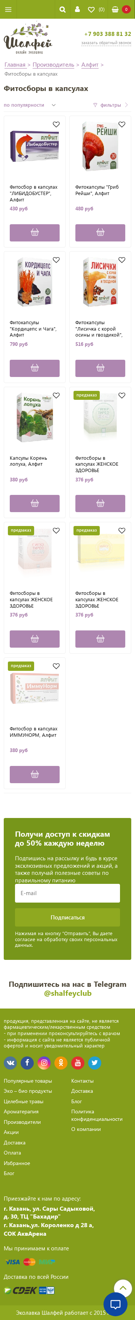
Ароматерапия (21, 1111)
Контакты (82, 1080)
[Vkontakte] (10, 1063)
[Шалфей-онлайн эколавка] (28, 38)
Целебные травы (24, 1101)
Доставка (15, 1142)
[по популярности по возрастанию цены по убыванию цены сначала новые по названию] (31, 105)
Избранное (17, 1163)
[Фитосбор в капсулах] (35, 146)
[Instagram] (44, 1063)
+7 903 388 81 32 (107, 33)
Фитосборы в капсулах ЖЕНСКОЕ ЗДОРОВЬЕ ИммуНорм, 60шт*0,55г (96, 599)
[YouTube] (77, 1063)
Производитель (53, 64)
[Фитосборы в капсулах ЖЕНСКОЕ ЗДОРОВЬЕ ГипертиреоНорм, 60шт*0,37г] (100, 417)
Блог (9, 1173)
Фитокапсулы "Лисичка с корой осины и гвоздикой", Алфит (99, 328)
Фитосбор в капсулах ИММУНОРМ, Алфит (33, 732)
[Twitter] (94, 1063)
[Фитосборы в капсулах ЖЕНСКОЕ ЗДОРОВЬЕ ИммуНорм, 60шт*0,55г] (100, 553)
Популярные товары (28, 1080)
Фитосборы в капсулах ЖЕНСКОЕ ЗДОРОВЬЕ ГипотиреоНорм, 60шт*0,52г (31, 599)
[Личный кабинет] (77, 9)
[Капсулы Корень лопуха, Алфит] (35, 417)
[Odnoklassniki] (61, 1063)
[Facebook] (27, 1063)
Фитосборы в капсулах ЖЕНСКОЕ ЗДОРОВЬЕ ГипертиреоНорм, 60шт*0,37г (96, 464)
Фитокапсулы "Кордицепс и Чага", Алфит (33, 328)
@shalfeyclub (68, 993)
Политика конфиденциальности (97, 1115)
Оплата (12, 1152)
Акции (11, 1131)
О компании (86, 1128)
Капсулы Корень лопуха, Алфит (28, 461)
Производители (22, 1121)
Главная (15, 64)
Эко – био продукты (28, 1090)
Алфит (90, 64)
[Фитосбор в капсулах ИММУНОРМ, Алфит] (35, 688)
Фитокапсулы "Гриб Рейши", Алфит (97, 190)
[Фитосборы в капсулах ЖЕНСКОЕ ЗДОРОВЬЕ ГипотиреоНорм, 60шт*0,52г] (35, 553)
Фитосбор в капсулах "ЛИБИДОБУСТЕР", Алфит (33, 193)
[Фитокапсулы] (100, 146)
